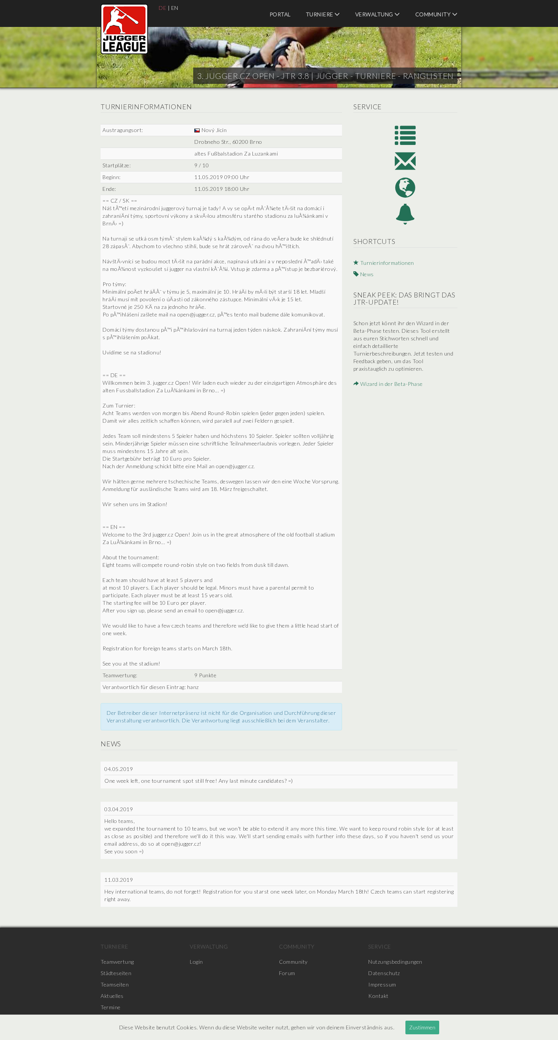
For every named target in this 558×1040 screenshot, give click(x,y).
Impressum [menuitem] (382, 984)
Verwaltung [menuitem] (375, 14)
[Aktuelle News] (405, 214)
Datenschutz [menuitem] (384, 973)
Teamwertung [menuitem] (117, 961)
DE (162, 8)
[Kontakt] (405, 161)
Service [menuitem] (379, 946)
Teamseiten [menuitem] (115, 984)
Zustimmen (422, 1027)
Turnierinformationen (386, 263)
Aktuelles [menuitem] (112, 996)
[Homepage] (405, 187)
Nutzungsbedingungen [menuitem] (395, 961)
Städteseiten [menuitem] (116, 973)
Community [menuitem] (433, 14)
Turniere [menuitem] (320, 14)
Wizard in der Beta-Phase (391, 384)
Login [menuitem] (196, 961)
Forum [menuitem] (287, 973)
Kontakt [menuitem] (378, 996)
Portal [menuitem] (280, 14)
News (366, 274)
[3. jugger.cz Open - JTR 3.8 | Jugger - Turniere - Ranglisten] (124, 29)
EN (174, 8)
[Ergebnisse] (405, 134)
